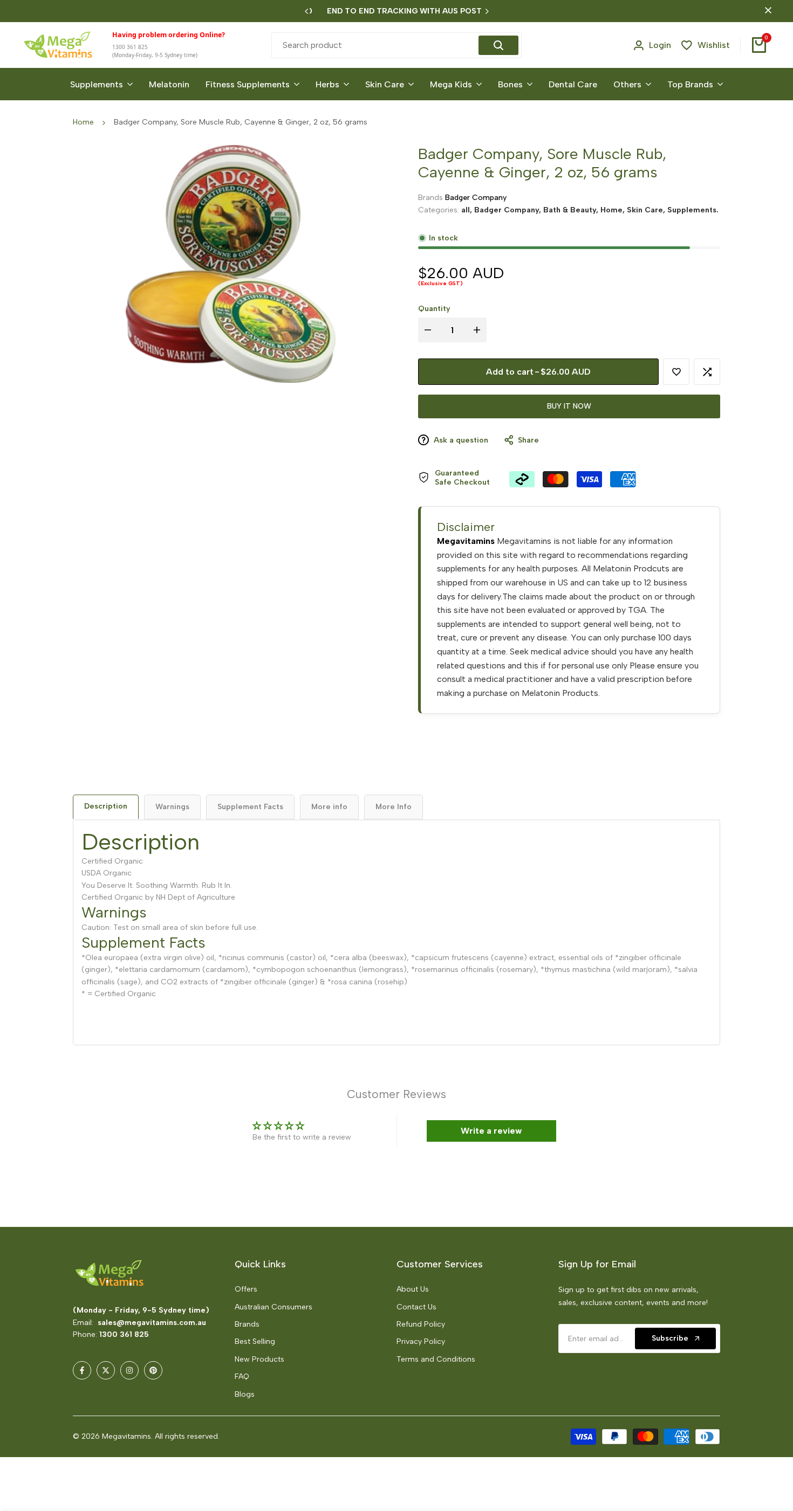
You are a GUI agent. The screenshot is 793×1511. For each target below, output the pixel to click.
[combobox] (376, 45)
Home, (613, 209)
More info (329, 806)
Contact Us (416, 1307)
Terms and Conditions (435, 1359)
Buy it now (569, 406)
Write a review (491, 1131)
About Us (412, 1289)
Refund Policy (420, 1324)
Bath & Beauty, (571, 209)
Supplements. (693, 209)
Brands (247, 1324)
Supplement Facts (250, 806)
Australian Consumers (273, 1307)
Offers (246, 1289)
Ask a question (460, 440)
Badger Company (476, 197)
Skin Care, (647, 209)
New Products (259, 1359)
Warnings (172, 806)
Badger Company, (508, 209)
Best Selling (255, 1341)
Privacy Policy (420, 1341)
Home (83, 122)
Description (105, 806)
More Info (393, 806)
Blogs (245, 1394)
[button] (214, 1410)
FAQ (242, 1376)
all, (467, 209)
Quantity (434, 308)
